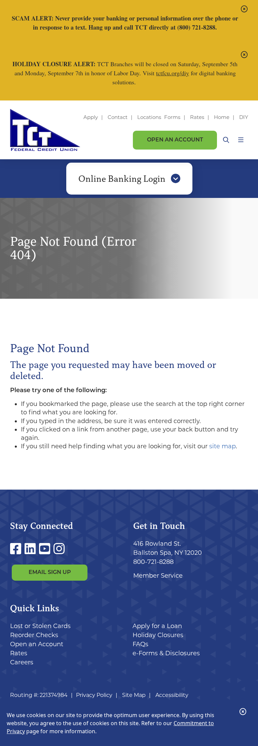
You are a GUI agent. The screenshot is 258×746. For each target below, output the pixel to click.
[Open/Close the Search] (226, 140)
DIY (243, 117)
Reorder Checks (34, 635)
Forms (172, 117)
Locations (149, 117)
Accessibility (171, 695)
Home (221, 117)
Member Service (158, 575)
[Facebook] (17, 549)
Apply (90, 117)
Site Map (134, 695)
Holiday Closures (158, 635)
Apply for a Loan (157, 626)
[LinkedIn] (32, 549)
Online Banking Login (123, 178)
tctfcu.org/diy (172, 73)
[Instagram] (59, 549)
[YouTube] (46, 549)
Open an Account (175, 140)
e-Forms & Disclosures (166, 653)
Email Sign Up (50, 572)
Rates (197, 117)
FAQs (140, 644)
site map (222, 446)
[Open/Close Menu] (240, 140)
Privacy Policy (94, 695)
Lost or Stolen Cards (40, 626)
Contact (117, 117)
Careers (21, 662)
